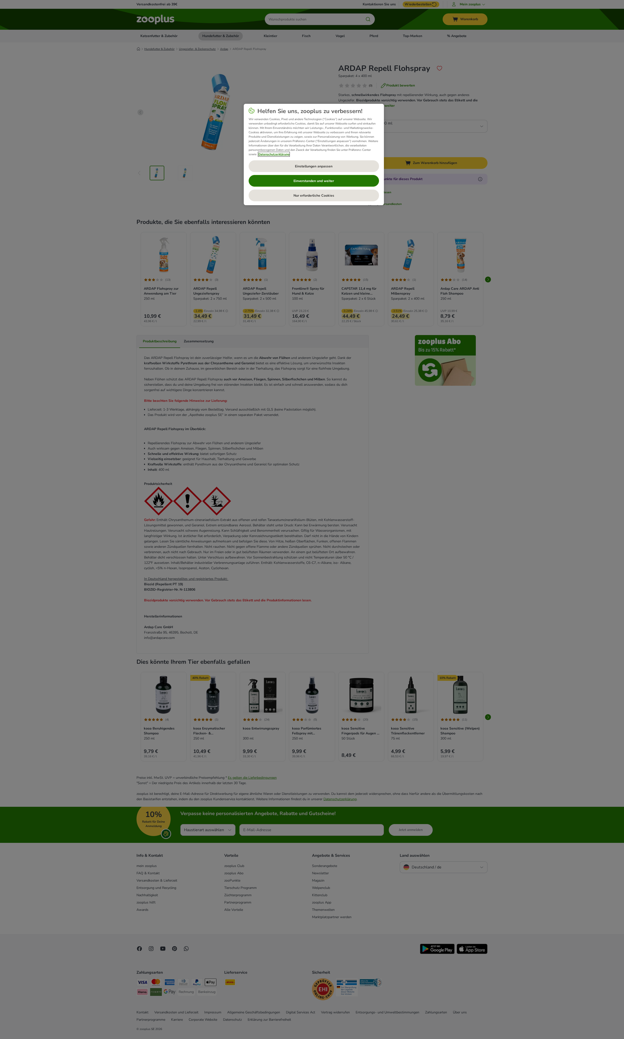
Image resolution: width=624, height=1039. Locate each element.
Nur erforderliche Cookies (313, 195)
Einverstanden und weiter (313, 181)
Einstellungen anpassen (313, 166)
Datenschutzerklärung (273, 154)
